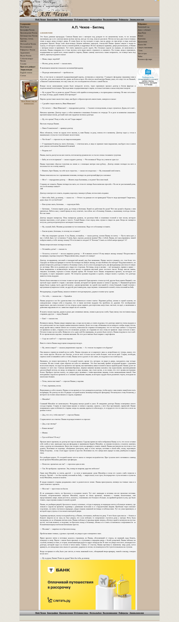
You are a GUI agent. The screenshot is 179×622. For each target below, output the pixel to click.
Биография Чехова (27, 30)
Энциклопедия (137, 19)
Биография (52, 19)
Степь (140, 50)
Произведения (66, 19)
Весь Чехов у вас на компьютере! (29, 102)
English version (26, 73)
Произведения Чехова (28, 33)
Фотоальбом (96, 19)
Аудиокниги (25, 53)
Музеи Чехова (25, 56)
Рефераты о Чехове (27, 50)
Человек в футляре (145, 59)
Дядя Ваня (142, 33)
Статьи (23, 75)
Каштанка (142, 39)
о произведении (46, 32)
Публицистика (81, 19)
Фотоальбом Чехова (28, 44)
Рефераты (123, 19)
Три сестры (142, 53)
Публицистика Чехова (28, 36)
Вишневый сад (143, 27)
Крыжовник (142, 42)
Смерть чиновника (145, 47)
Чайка (140, 56)
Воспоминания (110, 19)
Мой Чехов (40, 19)
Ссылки (23, 64)
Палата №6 (142, 45)
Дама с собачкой (144, 30)
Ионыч (140, 36)
